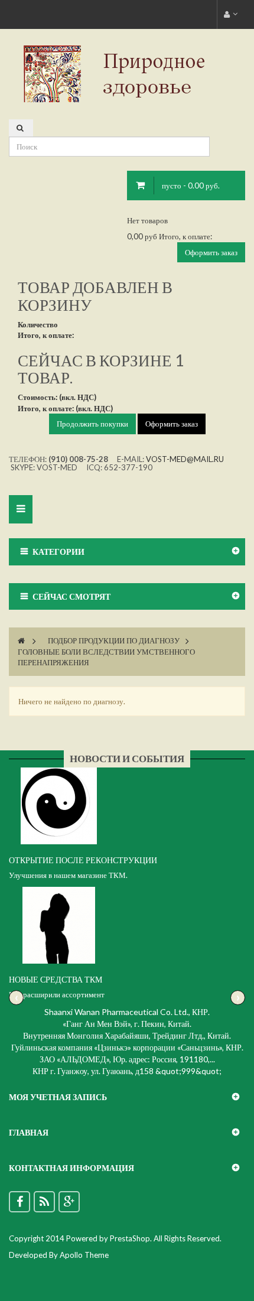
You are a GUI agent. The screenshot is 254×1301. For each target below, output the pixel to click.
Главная (28, 1132)
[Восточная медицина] (127, 72)
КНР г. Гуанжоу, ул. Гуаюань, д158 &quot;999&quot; (127, 1071)
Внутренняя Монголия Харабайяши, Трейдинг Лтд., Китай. (127, 1035)
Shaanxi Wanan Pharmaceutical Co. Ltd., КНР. (127, 1012)
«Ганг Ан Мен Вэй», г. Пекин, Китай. (127, 1024)
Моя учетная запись (58, 1097)
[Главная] (21, 640)
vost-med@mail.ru (185, 459)
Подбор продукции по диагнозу (114, 640)
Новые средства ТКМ (55, 979)
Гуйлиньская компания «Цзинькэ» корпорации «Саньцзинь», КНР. (127, 1047)
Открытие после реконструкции (83, 860)
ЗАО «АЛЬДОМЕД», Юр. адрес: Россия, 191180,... (127, 1059)
